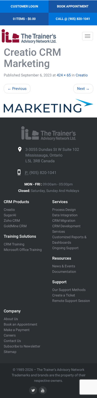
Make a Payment (17, 330)
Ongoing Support (65, 248)
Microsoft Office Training (23, 250)
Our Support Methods (69, 290)
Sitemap (10, 352)
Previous (17, 88)
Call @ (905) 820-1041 (73, 19)
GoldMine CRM (15, 226)
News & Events (63, 266)
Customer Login (24, 6)
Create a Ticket (63, 295)
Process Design (64, 210)
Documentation (64, 272)
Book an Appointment (20, 324)
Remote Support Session (71, 301)
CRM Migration (63, 221)
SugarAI (10, 215)
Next (83, 88)
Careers (10, 335)
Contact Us (12, 341)
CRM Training (14, 244)
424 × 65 (64, 75)
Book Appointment (73, 6)
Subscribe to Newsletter (22, 346)
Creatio (82, 75)
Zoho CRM (12, 221)
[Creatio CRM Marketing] (48, 106)
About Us (11, 319)
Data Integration (65, 215)
